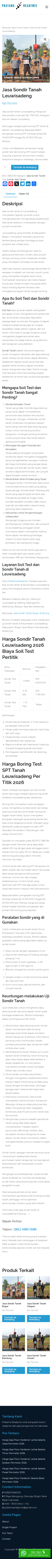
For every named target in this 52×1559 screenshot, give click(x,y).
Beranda (6, 27)
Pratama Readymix (18, 581)
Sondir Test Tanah (16, 179)
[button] (45, 39)
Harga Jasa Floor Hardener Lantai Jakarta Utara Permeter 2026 (23, 1442)
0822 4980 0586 (25, 1229)
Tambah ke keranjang (24, 167)
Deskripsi (10, 193)
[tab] (10, 194)
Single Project (9, 1527)
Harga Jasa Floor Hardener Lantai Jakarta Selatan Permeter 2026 (23, 1461)
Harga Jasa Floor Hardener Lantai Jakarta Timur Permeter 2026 (23, 1451)
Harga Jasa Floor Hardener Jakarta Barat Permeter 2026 (23, 1480)
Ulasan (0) (24, 193)
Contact (6, 1539)
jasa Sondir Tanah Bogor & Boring (31, 613)
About (5, 1521)
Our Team (7, 1533)
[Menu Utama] (47, 7)
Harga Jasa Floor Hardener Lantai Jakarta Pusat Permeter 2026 (23, 1470)
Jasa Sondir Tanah (20, 27)
